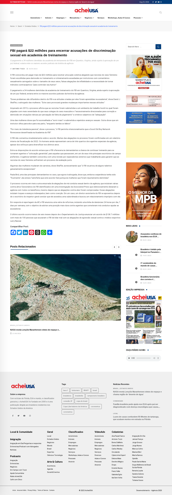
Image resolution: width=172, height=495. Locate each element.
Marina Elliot (136, 452)
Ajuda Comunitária (17, 473)
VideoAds (100, 432)
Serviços (100, 18)
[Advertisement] (144, 143)
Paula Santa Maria (139, 462)
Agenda (50, 469)
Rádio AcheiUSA (16, 476)
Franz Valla (116, 471)
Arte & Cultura (54, 461)
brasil (95, 390)
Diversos (98, 455)
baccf (65, 390)
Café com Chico (16, 479)
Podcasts (15, 456)
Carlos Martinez (118, 446)
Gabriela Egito (117, 474)
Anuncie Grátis (21, 490)
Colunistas (117, 432)
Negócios (88, 18)
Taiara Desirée (137, 477)
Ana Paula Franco (118, 436)
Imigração (15, 439)
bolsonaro (76, 390)
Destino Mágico (117, 462)
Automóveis (35, 18)
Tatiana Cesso (137, 480)
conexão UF (67, 401)
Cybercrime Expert (119, 455)
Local (115, 413)
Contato (51, 490)
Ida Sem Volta (117, 478)
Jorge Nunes (137, 446)
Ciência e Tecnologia (55, 455)
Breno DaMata (117, 442)
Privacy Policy (32, 490)
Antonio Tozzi (19, 69)
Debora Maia (116, 458)
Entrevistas (14, 463)
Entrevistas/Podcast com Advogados (24, 446)
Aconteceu (51, 466)
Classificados (75, 432)
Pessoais (137, 18)
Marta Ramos (137, 455)
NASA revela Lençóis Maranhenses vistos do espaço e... (35, 330)
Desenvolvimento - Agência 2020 (149, 490)
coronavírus (67, 412)
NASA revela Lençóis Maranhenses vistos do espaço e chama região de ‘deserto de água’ (60, 2)
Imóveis (48, 18)
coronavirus (95, 406)
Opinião (135, 458)
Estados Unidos (31, 26)
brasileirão (79, 396)
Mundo (49, 446)
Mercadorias (75, 18)
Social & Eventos (53, 472)
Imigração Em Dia (138, 436)
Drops (114, 465)
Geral (20, 26)
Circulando (116, 452)
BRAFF (86, 390)
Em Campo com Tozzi (18, 470)
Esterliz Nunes (117, 468)
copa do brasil (81, 401)
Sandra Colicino (138, 474)
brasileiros (67, 396)
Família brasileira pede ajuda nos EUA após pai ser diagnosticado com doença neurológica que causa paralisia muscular (135, 407)
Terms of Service (42, 490)
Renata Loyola (137, 471)
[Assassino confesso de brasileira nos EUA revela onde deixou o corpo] (132, 237)
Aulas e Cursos (100, 458)
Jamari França (137, 439)
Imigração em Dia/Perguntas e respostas (25, 443)
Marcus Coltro (137, 449)
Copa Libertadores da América (75, 406)
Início (14, 490)
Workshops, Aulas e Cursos (119, 18)
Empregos (61, 18)
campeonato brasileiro (96, 396)
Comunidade (118, 401)
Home (12, 26)
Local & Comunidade (21, 432)
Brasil (13, 325)
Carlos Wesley (117, 449)
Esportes (50, 452)
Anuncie (71, 462)
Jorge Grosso (137, 442)
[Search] (160, 12)
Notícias (13, 450)
